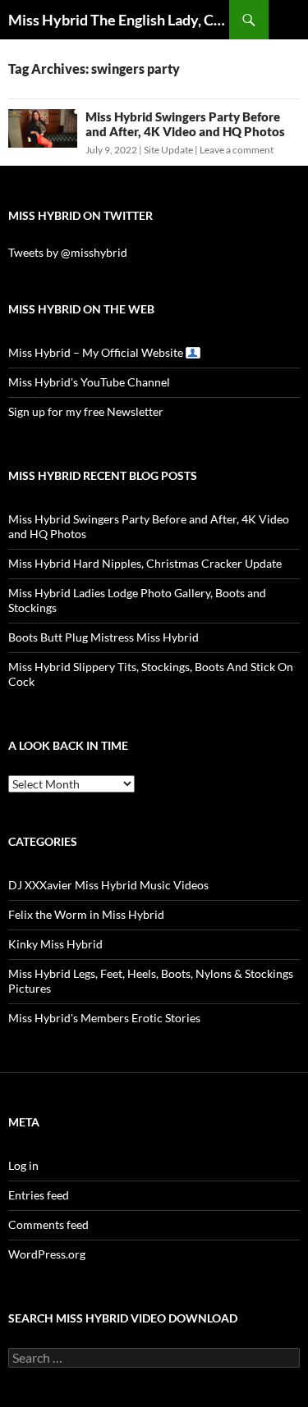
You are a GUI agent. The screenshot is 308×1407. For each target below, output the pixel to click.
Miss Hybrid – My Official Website (95, 352)
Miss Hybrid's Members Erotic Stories (104, 1018)
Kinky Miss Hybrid (55, 944)
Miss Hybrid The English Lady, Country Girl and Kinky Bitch (118, 20)
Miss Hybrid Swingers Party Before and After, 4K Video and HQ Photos (185, 124)
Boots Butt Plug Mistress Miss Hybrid (103, 637)
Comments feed (48, 1224)
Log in (23, 1165)
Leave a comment (237, 150)
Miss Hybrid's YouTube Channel (89, 382)
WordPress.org (46, 1254)
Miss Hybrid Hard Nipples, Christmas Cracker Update (145, 563)
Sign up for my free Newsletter (85, 411)
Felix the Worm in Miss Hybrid (86, 914)
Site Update (168, 150)
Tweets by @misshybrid (67, 252)
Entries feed (38, 1195)
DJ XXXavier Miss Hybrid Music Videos (108, 885)
